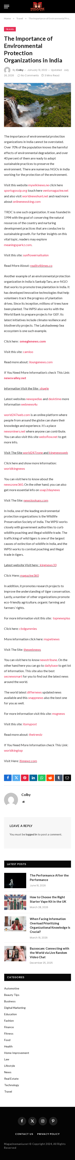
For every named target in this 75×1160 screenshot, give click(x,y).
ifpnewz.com (28, 761)
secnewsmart (13, 676)
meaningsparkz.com (18, 245)
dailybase (51, 665)
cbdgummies (28, 628)
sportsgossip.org (15, 190)
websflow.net (48, 437)
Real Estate (11, 1078)
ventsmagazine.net (55, 190)
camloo (28, 352)
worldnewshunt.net (35, 196)
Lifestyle (9, 1065)
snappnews (35, 698)
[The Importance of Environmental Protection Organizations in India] (37, 105)
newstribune (48, 660)
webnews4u (29, 404)
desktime (54, 399)
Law (6, 1059)
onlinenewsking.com (27, 201)
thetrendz (35, 734)
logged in (31, 834)
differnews (34, 692)
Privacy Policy (48, 1133)
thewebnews (32, 649)
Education (10, 1014)
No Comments (30, 75)
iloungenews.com (41, 362)
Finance (9, 1027)
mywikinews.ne (38, 185)
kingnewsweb (58, 452)
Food (7, 1040)
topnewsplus (61, 618)
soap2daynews (50, 490)
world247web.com (17, 415)
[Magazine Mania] (37, 6)
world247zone (33, 452)
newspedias (34, 399)
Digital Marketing (15, 1007)
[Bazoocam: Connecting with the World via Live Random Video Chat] (15, 953)
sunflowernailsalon (36, 255)
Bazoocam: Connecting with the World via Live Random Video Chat (49, 953)
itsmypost (30, 724)
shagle (44, 388)
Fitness (8, 1033)
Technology (11, 1085)
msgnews (58, 713)
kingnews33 (48, 565)
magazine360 (29, 575)
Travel (10, 29)
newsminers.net (14, 431)
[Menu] (6, 6)
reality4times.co (41, 265)
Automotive (11, 988)
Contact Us (24, 1133)
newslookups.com (36, 500)
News (7, 1072)
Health (8, 1046)
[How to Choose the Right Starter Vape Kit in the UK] (15, 902)
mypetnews (52, 639)
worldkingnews (14, 468)
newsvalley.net (15, 378)
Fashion (9, 1020)
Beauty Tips (11, 995)
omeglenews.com (33, 341)
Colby (19, 70)
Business (10, 1001)
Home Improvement (16, 1052)
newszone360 (13, 484)
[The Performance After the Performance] (15, 880)
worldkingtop (13, 750)
